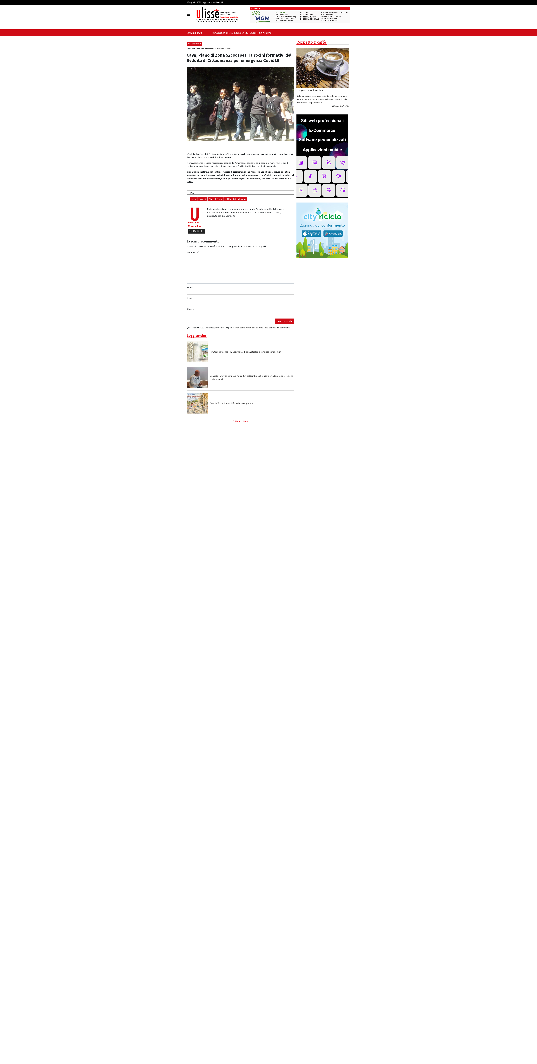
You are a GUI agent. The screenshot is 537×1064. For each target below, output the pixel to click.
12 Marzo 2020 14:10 (224, 49)
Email (190, 298)
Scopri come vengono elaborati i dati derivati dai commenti (261, 327)
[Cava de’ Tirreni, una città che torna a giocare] (197, 403)
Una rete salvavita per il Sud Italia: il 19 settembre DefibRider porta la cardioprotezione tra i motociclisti (251, 377)
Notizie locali (194, 43)
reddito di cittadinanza (235, 199)
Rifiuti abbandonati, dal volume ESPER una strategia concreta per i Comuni (246, 351)
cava (193, 199)
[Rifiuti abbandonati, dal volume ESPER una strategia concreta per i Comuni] (197, 351)
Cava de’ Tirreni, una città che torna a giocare (231, 403)
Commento (193, 252)
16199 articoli (195, 231)
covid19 (202, 199)
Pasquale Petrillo (341, 106)
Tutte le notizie (240, 421)
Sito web (191, 309)
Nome (190, 287)
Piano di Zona (215, 199)
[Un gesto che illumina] (322, 67)
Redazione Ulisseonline (205, 48)
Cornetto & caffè (311, 42)
